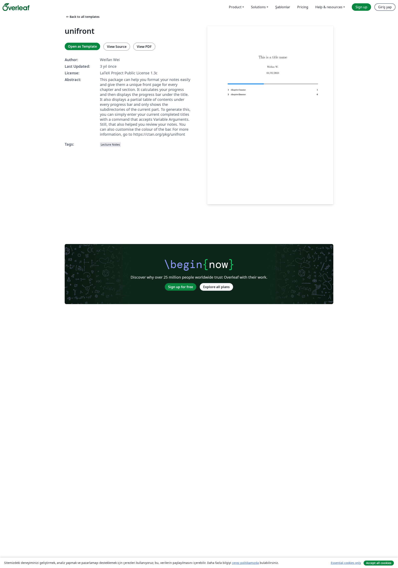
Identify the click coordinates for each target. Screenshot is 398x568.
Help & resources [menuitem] (328, 7)
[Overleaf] (15, 7)
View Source (116, 46)
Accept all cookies (378, 563)
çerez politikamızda (245, 563)
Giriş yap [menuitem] (385, 7)
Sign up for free (180, 287)
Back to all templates (83, 17)
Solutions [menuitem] (258, 7)
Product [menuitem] (235, 7)
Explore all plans (216, 287)
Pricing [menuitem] (302, 7)
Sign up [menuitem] (361, 7)
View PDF (144, 46)
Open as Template (82, 46)
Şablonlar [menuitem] (282, 7)
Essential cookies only (346, 563)
